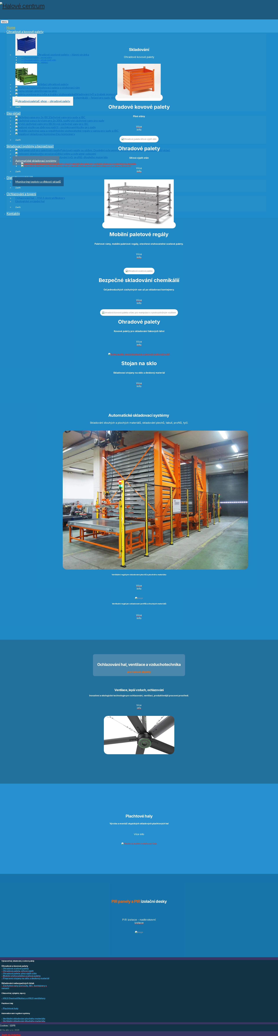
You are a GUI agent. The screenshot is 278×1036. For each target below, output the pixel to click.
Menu (4, 22)
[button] (10, 1034)
